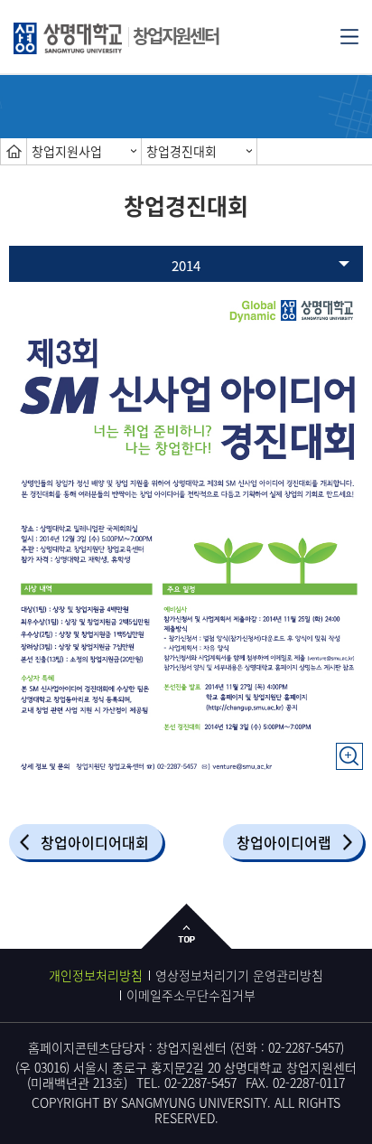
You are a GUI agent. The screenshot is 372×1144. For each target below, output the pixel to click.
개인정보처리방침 (96, 975)
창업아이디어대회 (95, 842)
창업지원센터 (176, 36)
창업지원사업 (67, 151)
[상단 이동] (186, 940)
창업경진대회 (181, 151)
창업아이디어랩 (284, 842)
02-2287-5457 (304, 1047)
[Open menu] (349, 35)
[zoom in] (349, 747)
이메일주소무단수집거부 (191, 995)
